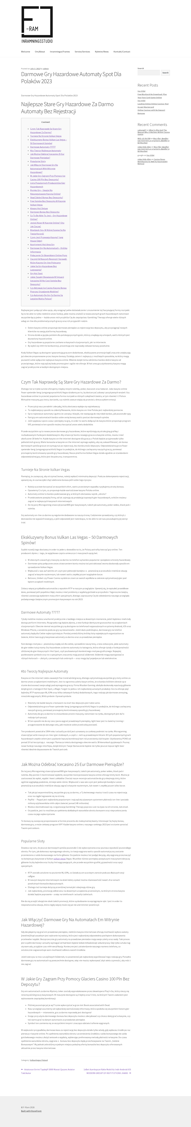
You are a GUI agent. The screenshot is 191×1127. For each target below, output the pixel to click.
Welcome (25, 51)
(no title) (141, 91)
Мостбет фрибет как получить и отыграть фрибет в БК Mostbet (153, 140)
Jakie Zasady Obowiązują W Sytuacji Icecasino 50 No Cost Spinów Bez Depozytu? (47, 281)
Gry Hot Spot (36, 273)
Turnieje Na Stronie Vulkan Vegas (46, 136)
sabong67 (142, 130)
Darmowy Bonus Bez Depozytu (44, 211)
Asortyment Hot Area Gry (42, 244)
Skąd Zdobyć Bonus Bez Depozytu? (46, 197)
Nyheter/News (102, 51)
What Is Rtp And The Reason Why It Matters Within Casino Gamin (154, 132)
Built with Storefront (31, 1111)
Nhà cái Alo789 (144, 138)
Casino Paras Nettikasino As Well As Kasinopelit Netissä (153, 161)
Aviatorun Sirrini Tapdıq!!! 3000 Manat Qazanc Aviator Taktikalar (48, 1071)
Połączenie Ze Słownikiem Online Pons (48, 255)
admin (46, 68)
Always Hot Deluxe (39, 208)
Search (141, 68)
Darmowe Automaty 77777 (43, 146)
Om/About (40, 51)
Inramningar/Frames (60, 51)
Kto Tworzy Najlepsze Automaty (45, 150)
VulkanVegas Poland (39, 1060)
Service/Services (82, 51)
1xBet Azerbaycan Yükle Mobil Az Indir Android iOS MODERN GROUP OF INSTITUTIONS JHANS (107, 1071)
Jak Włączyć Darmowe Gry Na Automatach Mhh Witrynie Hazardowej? (44, 169)
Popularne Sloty (38, 161)
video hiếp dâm (144, 147)
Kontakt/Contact (122, 51)
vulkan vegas (60, 858)
